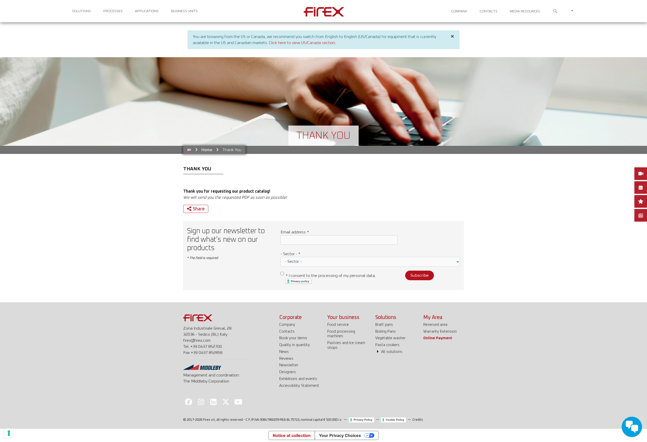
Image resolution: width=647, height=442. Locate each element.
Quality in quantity (294, 345)
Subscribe (419, 275)
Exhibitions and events (298, 379)
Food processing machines (341, 334)
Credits (417, 419)
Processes (113, 11)
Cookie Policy (395, 419)
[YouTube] (238, 401)
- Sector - (290, 254)
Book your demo (293, 338)
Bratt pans (384, 325)
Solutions (81, 11)
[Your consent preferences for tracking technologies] (9, 433)
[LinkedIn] (213, 401)
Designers (287, 372)
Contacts (488, 11)
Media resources (525, 11)
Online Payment (437, 338)
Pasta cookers (387, 345)
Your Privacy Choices (340, 435)
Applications (146, 11)
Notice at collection (292, 435)
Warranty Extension (440, 331)
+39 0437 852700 (206, 347)
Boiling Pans (385, 331)
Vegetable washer (390, 338)
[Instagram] (201, 401)
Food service (338, 325)
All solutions (391, 352)
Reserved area (435, 325)
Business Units (184, 11)
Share (199, 209)
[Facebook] (188, 401)
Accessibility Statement (299, 386)
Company (459, 11)
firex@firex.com (197, 340)
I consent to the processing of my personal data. (331, 276)
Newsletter (288, 365)
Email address (295, 232)
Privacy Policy (363, 419)
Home (206, 150)
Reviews (286, 358)
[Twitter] (226, 401)
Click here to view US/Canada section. (302, 43)
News (284, 352)
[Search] (555, 11)
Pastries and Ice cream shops (346, 345)
